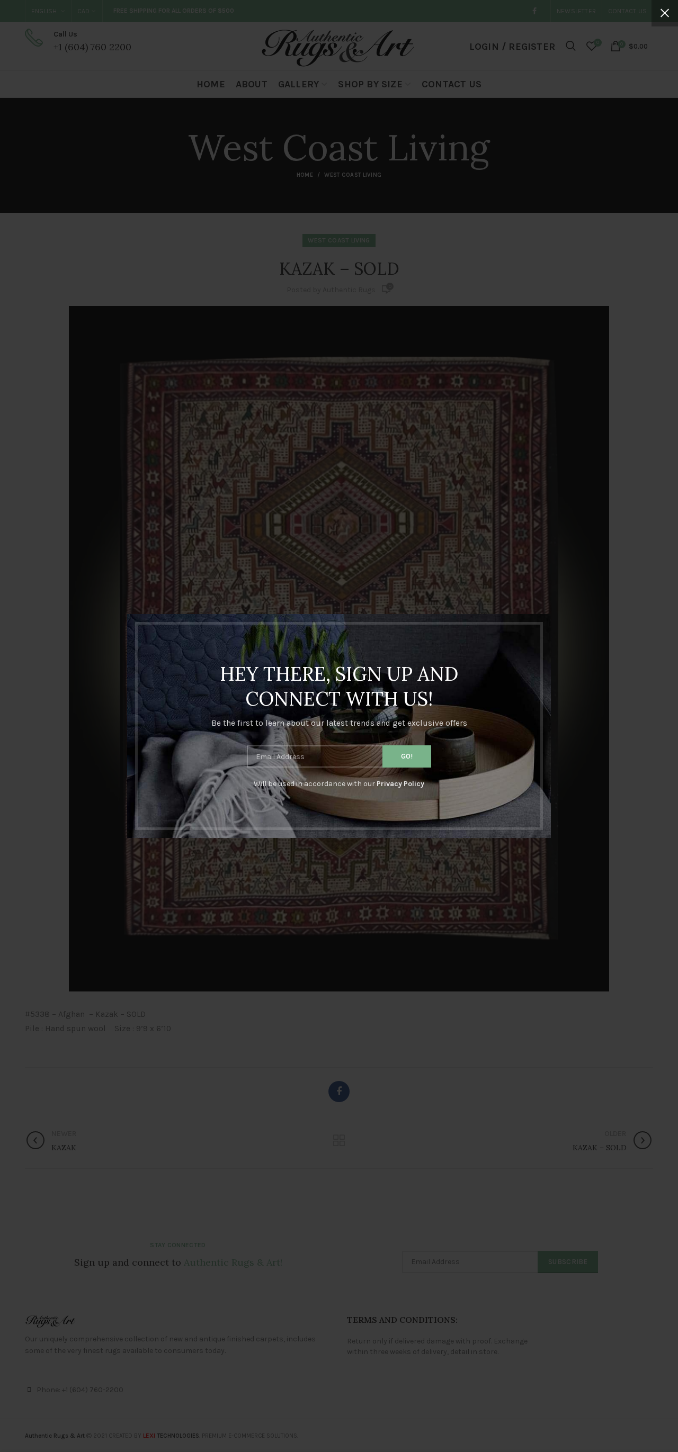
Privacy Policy (400, 783)
